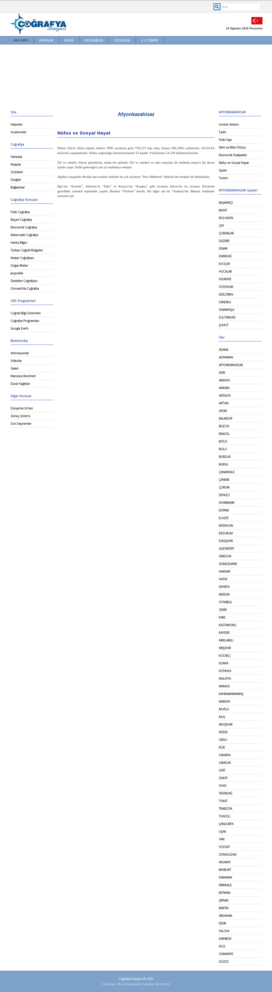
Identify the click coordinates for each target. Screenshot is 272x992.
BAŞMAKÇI (226, 203)
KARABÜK (225, 939)
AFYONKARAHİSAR (231, 365)
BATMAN (224, 893)
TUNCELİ (225, 816)
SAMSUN (225, 763)
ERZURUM (226, 533)
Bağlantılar (18, 187)
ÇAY (221, 226)
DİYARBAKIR (226, 503)
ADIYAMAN (226, 357)
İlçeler (223, 170)
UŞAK (222, 831)
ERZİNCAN (226, 526)
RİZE (222, 747)
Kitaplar (16, 164)
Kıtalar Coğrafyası (22, 258)
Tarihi (222, 132)
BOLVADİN (226, 218)
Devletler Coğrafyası (24, 281)
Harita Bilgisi (19, 243)
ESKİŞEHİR (226, 541)
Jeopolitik (17, 273)
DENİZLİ (224, 495)
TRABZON (225, 809)
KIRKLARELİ (226, 640)
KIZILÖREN (226, 294)
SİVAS (223, 786)
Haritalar (46, 40)
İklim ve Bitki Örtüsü (232, 147)
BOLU (223, 449)
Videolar (16, 361)
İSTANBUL (225, 602)
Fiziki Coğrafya (20, 212)
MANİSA (224, 686)
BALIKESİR (225, 418)
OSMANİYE (226, 954)
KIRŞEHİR (225, 648)
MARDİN (224, 701)
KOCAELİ (225, 656)
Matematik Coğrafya (24, 235)
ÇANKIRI (224, 480)
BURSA (223, 464)
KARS (222, 617)
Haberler (17, 124)
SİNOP (223, 778)
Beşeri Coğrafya (21, 220)
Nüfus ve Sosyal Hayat (234, 163)
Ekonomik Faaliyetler (233, 155)
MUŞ (222, 717)
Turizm (223, 178)
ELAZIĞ (223, 518)
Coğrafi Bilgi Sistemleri (26, 313)
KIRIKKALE (225, 885)
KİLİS (222, 946)
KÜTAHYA (225, 671)
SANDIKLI (225, 302)
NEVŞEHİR (225, 724)
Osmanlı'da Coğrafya (25, 288)
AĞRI (222, 373)
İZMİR (223, 610)
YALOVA (224, 931)
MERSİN (224, 594)
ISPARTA (224, 587)
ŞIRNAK (223, 900)
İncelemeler (93, 40)
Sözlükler (122, 40)
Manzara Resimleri (23, 376)
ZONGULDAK (228, 854)
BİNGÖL (224, 434)
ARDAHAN (225, 916)
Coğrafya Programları (25, 321)
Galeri (69, 40)
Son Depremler (21, 424)
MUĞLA (224, 709)
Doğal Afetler (19, 265)
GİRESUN (225, 556)
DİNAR (223, 248)
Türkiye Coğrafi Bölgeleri (27, 250)
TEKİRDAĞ (225, 793)
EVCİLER (224, 264)
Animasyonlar (20, 353)
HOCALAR (225, 271)
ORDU (223, 740)
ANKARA (224, 388)
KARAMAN (225, 877)
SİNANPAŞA (226, 310)
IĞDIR (222, 923)
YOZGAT (224, 847)
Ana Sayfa (21, 40)
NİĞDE (223, 732)
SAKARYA (225, 755)
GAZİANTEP (226, 548)
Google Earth (19, 328)
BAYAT (223, 210)
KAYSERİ (224, 633)
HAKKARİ (224, 571)
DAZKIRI (224, 241)
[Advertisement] (136, 76)
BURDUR (225, 457)
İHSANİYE (225, 279)
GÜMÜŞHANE (228, 564)
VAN (221, 839)
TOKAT (223, 801)
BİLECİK (224, 426)
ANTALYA (225, 395)
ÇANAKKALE (227, 472)
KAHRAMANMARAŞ (231, 694)
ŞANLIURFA (226, 824)
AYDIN (223, 411)
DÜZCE (224, 961)
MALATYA (225, 678)
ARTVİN (223, 403)
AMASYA (224, 380)
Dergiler (16, 180)
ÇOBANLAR (226, 233)
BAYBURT (225, 870)
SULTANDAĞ (227, 317)
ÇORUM (224, 487)
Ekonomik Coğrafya (24, 227)
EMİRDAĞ (225, 256)
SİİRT (222, 770)
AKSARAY (225, 862)
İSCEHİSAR (226, 287)
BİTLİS (223, 441)
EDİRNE (224, 510)
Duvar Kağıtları (20, 384)
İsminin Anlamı (229, 124)
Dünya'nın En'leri (22, 408)
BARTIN (223, 908)
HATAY (223, 579)
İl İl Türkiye (149, 40)
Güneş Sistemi (20, 416)
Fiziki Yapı (225, 140)
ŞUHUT (223, 325)
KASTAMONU (227, 625)
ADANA (223, 350)
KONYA (223, 663)
